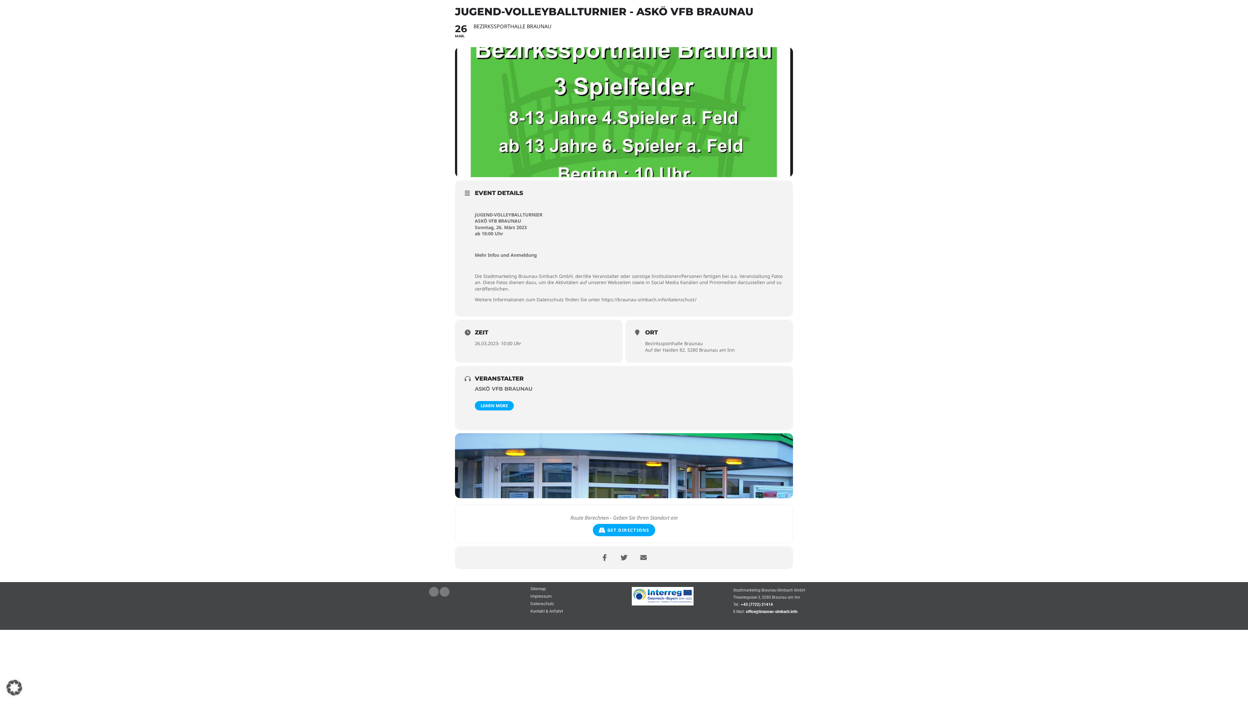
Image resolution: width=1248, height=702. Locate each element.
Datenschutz (542, 604)
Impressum (541, 596)
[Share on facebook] (604, 558)
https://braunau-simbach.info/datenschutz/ (649, 299)
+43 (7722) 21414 (757, 604)
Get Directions (628, 530)
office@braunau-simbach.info (772, 611)
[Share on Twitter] (624, 558)
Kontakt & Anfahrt (546, 611)
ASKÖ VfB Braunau (504, 389)
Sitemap (538, 589)
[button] (14, 687)
